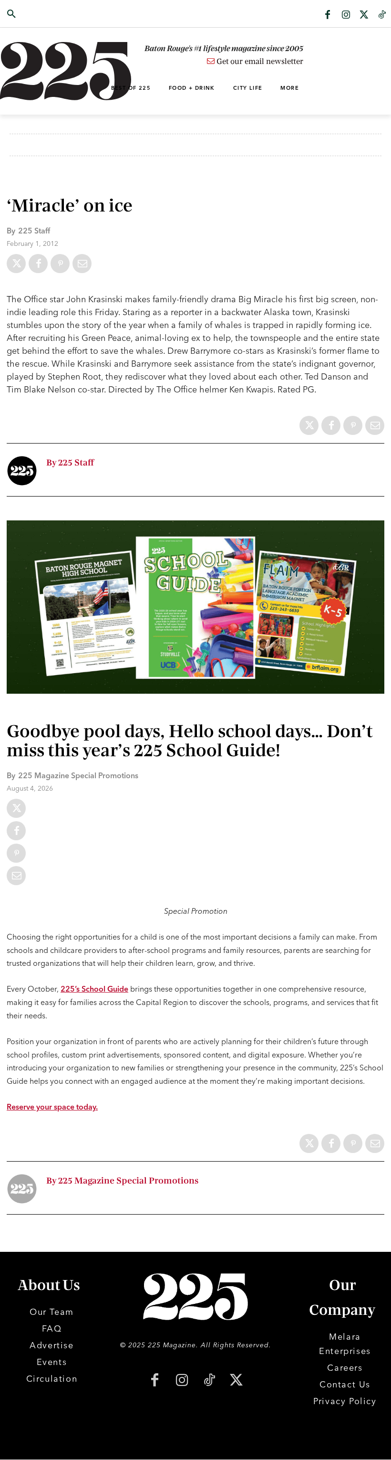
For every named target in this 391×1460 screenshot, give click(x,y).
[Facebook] (328, 15)
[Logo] (39, 71)
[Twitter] (364, 15)
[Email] (82, 263)
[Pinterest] (60, 263)
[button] (39, 14)
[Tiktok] (382, 15)
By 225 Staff (70, 463)
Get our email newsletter (259, 61)
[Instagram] (346, 15)
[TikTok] (209, 1381)
